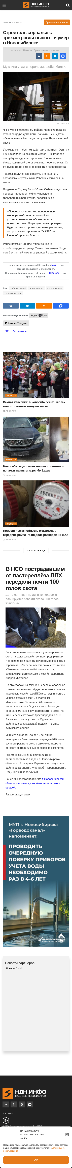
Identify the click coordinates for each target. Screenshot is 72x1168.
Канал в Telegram (17, 323)
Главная (7, 22)
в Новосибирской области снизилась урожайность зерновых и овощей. (35, 783)
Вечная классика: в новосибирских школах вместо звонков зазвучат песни (34, 404)
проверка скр (54, 288)
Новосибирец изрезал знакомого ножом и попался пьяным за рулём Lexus (33, 468)
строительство (13, 293)
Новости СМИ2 (14, 968)
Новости (18, 22)
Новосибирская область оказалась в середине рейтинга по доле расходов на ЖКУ (35, 532)
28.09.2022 (16, 50)
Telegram (54, 272)
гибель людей (18, 288)
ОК (36, 1160)
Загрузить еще (35, 550)
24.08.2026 (10, 410)
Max (53, 265)
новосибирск (37, 288)
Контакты (8, 1113)
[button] (67, 1134)
